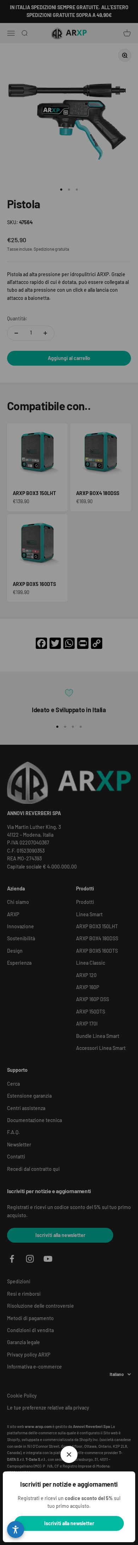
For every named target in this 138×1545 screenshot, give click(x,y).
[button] (15, 1529)
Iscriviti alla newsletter (69, 1523)
